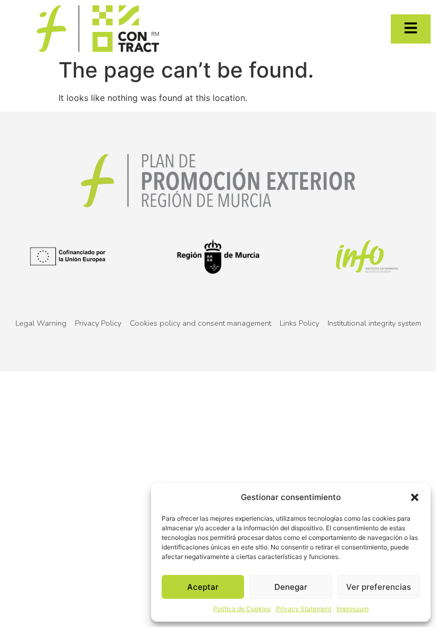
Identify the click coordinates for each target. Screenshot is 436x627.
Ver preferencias (378, 587)
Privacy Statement (303, 609)
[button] (414, 497)
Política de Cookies (242, 609)
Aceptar (203, 587)
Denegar (290, 587)
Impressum (352, 609)
